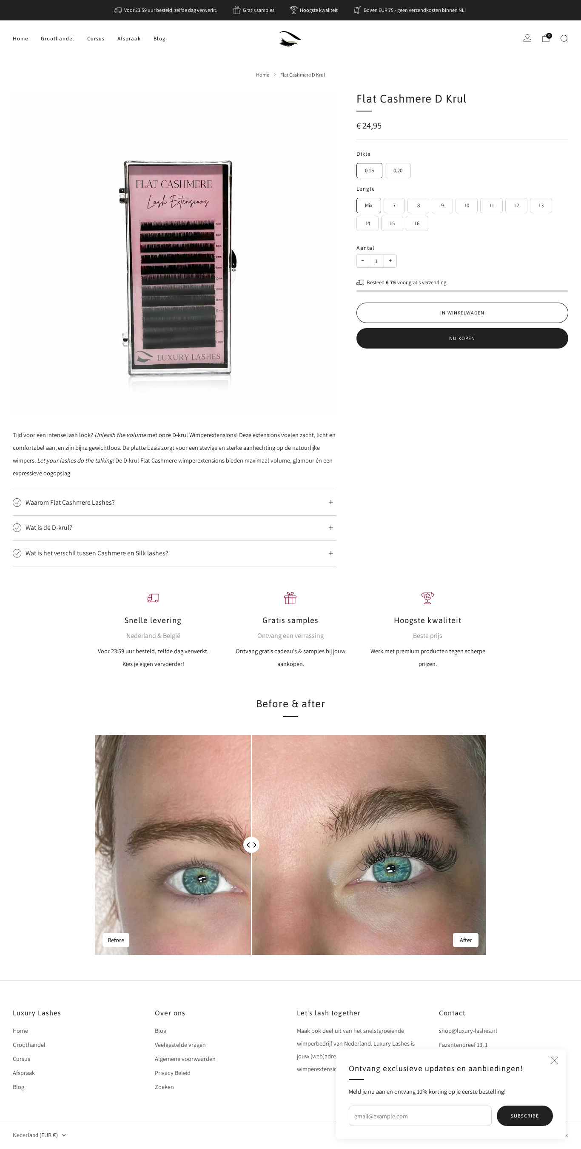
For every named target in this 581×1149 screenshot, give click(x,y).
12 (516, 205)
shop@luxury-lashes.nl (468, 1030)
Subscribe (525, 1115)
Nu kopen (462, 338)
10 (466, 205)
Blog (160, 39)
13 (541, 205)
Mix (369, 205)
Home (20, 39)
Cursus (96, 39)
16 (416, 223)
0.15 (369, 170)
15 (392, 223)
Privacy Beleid (173, 1073)
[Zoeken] (564, 38)
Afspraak (129, 39)
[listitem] (166, 10)
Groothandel (57, 39)
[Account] (527, 38)
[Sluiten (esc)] (554, 1060)
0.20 (397, 170)
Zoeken (164, 1087)
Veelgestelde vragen (180, 1044)
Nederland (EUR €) (35, 1135)
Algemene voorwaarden (185, 1059)
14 (367, 223)
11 (491, 205)
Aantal (365, 248)
